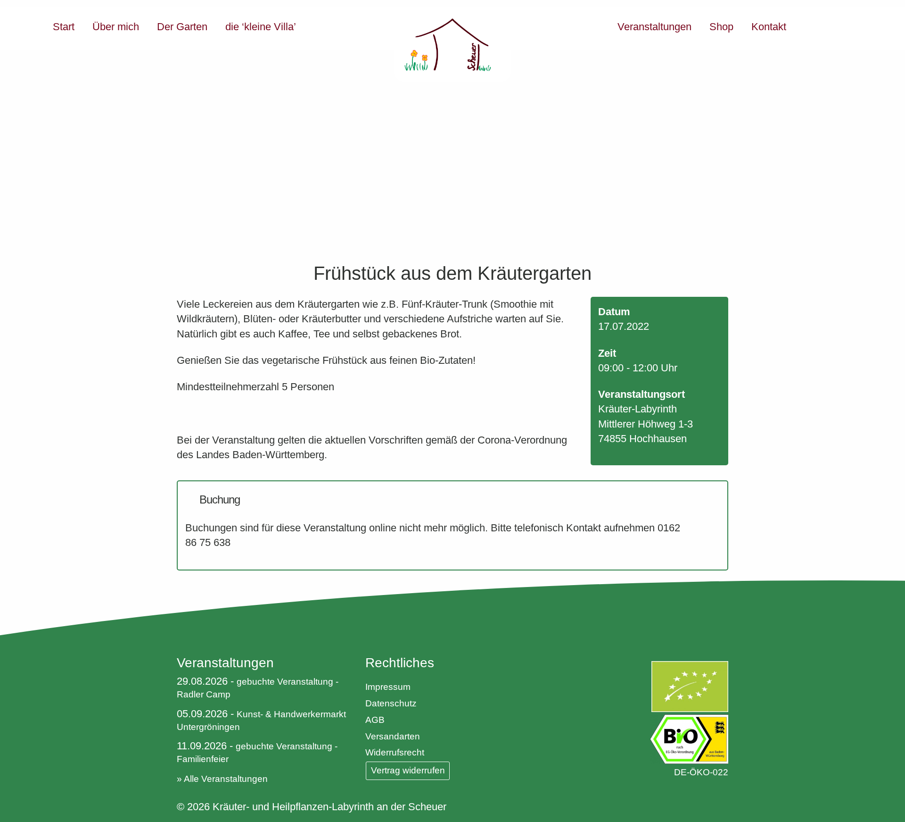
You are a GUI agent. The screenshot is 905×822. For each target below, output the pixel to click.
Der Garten (182, 27)
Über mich (115, 27)
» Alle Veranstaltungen (222, 779)
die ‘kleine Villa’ (260, 27)
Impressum (388, 687)
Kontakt (768, 27)
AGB (375, 720)
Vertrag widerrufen (408, 770)
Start (63, 27)
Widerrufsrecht (394, 752)
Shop (721, 27)
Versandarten (392, 736)
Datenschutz (391, 703)
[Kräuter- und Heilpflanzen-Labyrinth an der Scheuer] (452, 44)
